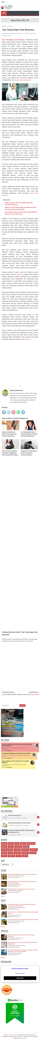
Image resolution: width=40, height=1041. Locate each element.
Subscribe (20, 978)
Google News (34, 694)
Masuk (24, 1038)
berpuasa (20, 274)
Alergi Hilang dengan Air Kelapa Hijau (19, 823)
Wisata (25, 855)
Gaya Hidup (18, 846)
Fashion (4, 846)
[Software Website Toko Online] (9, 807)
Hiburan (26, 846)
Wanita (19, 855)
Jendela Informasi (13, 1035)
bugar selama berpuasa (23, 80)
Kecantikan (25, 849)
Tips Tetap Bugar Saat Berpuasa (13, 40)
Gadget (11, 846)
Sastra (4, 855)
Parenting (25, 852)
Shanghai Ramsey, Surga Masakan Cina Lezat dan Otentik (21, 889)
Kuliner (4, 852)
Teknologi (11, 855)
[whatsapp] (18, 412)
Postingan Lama (33, 692)
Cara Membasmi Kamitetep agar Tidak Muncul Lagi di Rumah (16, 753)
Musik (10, 852)
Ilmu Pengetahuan (7, 849)
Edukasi (23, 843)
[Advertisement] (20, 364)
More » (3, 896)
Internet (17, 849)
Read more (9, 750)
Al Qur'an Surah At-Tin (14, 815)
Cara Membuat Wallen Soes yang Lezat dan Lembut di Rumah (22, 874)
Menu (3, 13)
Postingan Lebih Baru (8, 692)
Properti (33, 852)
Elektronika (31, 843)
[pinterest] (13, 412)
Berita (10, 843)
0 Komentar (17, 877)
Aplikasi (4, 843)
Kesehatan (34, 849)
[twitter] (9, 412)
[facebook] (4, 412)
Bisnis (16, 843)
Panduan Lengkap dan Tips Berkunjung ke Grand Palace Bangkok (23, 919)
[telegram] (23, 412)
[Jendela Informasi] (7, 7)
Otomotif (17, 852)
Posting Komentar (6, 35)
